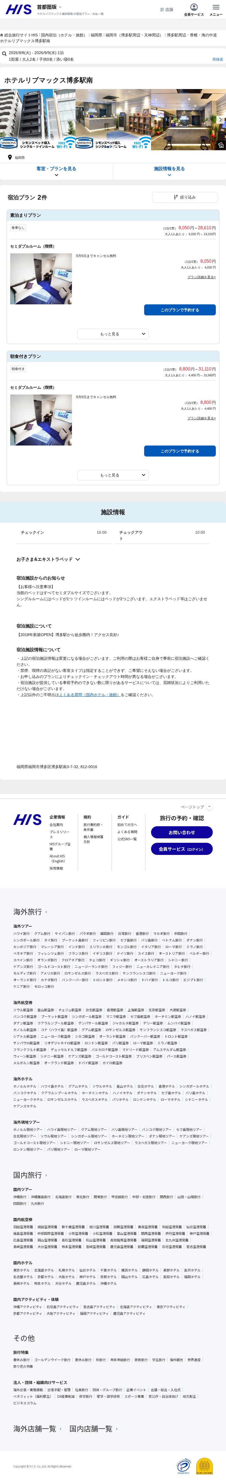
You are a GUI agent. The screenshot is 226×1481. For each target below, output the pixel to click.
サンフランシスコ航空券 (158, 1029)
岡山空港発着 (47, 1240)
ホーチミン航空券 (168, 1016)
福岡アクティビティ (94, 1313)
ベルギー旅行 (199, 953)
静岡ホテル (150, 1270)
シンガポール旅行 (26, 940)
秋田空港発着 (172, 1227)
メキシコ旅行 (127, 980)
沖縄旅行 (19, 1197)
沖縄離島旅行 (41, 1197)
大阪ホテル (66, 1277)
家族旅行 (141, 1359)
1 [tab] (108, 147)
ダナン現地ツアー (162, 1136)
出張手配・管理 (59, 1390)
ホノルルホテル (24, 1086)
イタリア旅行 (151, 947)
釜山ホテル (125, 1086)
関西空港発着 (151, 1233)
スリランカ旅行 (100, 947)
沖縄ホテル (108, 1283)
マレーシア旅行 (52, 947)
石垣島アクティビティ (63, 1307)
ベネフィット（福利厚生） (33, 1396)
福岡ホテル (192, 1277)
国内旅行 (27, 1174)
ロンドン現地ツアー (28, 1149)
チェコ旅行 (97, 960)
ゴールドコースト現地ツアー (34, 1143)
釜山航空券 (45, 1010)
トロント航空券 (176, 1036)
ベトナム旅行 (172, 940)
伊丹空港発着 (175, 1233)
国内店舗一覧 (90, 1428)
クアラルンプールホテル (59, 1093)
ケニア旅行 (21, 986)
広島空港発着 (23, 1240)
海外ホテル (23, 1079)
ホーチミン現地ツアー (128, 1136)
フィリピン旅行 (104, 940)
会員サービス (194, 14)
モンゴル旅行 (127, 947)
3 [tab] (118, 147)
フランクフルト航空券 (29, 1049)
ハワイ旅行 (21, 933)
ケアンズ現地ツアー (194, 1136)
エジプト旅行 (193, 980)
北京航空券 (157, 1010)
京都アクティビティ (27, 1313)
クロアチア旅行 (73, 960)
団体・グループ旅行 (107, 1390)
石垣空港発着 (172, 1246)
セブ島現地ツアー (189, 1129)
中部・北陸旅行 (143, 1197)
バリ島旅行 (149, 940)
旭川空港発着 (99, 1227)
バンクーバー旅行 (75, 980)
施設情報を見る (169, 168)
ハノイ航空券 (195, 1016)
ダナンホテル (147, 1093)
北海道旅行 (63, 1197)
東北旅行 (82, 1197)
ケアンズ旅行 (23, 966)
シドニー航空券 (52, 1056)
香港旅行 (142, 933)
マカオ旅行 (161, 933)
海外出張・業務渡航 (28, 1390)
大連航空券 (178, 1010)
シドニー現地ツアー (75, 1143)
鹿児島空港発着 (121, 1246)
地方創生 (189, 1396)
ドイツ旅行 (125, 953)
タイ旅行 (50, 940)
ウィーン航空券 (24, 1056)
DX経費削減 (66, 1396)
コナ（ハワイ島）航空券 (59, 1029)
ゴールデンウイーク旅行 (52, 1359)
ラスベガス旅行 (106, 973)
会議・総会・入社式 (166, 1390)
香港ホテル (166, 1086)
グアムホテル (78, 1086)
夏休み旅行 (83, 1359)
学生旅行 (158, 1359)
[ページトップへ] (209, 806)
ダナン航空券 (23, 1023)
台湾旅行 (124, 933)
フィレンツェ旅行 (50, 953)
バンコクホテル (25, 1093)
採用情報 (56, 868)
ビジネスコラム (24, 1403)
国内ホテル (23, 1262)
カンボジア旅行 (24, 947)
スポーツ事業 (134, 1396)
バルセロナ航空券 (105, 1049)
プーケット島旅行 (75, 940)
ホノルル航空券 (24, 1029)
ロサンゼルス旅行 (77, 973)
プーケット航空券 (54, 1016)
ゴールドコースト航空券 (114, 1056)
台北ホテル (146, 1086)
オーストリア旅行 (172, 953)
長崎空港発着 (23, 1246)
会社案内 (56, 824)
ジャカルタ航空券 (125, 1023)
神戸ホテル (87, 1277)
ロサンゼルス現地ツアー (112, 1143)
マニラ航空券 (116, 1016)
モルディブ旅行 (24, 973)
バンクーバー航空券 (145, 1036)
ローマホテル (171, 1099)
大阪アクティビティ (61, 1313)
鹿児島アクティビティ (129, 1313)
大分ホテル (63, 1283)
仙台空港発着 (196, 1227)
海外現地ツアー (26, 1122)
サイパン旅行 (65, 933)
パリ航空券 (120, 1043)
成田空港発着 (47, 1227)
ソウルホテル (102, 1086)
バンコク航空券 (25, 1016)
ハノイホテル (123, 1093)
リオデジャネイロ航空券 (62, 1043)
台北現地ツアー (24, 1136)
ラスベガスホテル (95, 1099)
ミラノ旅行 (194, 947)
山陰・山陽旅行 (189, 1197)
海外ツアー (22, 926)
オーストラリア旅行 (149, 960)
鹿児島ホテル (86, 1283)
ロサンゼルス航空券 (120, 1029)
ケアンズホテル (24, 1106)
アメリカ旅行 (50, 973)
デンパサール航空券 (93, 1023)
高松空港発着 (72, 1240)
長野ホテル (171, 1270)
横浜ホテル (129, 1270)
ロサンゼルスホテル (62, 1099)
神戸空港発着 (199, 1233)
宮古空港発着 (196, 1246)
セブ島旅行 (128, 940)
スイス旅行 (146, 953)
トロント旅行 (103, 980)
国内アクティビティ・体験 (36, 1299)
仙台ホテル (87, 1270)
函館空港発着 (123, 1227)
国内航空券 (23, 1219)
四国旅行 (19, 1203)
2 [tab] (113, 147)
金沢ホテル (192, 1270)
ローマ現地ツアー (87, 1149)
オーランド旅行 (24, 980)
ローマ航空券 (143, 1043)
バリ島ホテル (195, 1093)
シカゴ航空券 (85, 1036)
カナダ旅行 (49, 980)
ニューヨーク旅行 (173, 973)
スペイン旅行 (23, 960)
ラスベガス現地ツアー (150, 1143)
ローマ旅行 (173, 947)
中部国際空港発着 (50, 1233)
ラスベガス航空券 (194, 1029)
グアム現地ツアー (94, 1129)
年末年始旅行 (120, 1359)
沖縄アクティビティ (27, 1307)
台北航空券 (94, 1010)
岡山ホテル (129, 1277)
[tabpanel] (38, 119)
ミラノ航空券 (167, 1043)
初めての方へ (127, 824)
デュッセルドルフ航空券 (69, 1049)
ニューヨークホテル (28, 1099)
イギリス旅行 (102, 953)
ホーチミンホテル (95, 1093)
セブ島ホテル (171, 1093)
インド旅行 (76, 947)
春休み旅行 (21, 1359)
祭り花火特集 (23, 1366)
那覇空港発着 (148, 1246)
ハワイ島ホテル (52, 1086)
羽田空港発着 (23, 1227)
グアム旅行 (42, 933)
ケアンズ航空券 (79, 1056)
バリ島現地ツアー (124, 1129)
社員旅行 (81, 1390)
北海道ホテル (44, 1270)
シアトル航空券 (24, 1036)
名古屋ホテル (23, 1277)
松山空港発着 (96, 1240)
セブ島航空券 (140, 1016)
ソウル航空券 (23, 1010)
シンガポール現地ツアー (89, 1136)
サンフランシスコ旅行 (139, 973)
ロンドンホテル (144, 1099)
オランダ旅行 (47, 960)
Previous (5, 120)
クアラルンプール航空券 (55, 1023)
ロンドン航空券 (96, 1043)
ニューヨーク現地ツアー (189, 1143)
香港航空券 (115, 1010)
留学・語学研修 (108, 1396)
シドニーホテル (196, 1099)
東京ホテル (21, 1270)
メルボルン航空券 (26, 1063)
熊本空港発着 (72, 1246)
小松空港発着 (102, 1233)
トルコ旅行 (170, 980)
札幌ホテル (66, 1270)
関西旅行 (166, 1197)
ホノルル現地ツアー (28, 1129)
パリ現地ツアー (58, 1149)
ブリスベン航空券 (149, 1056)
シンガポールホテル (194, 1086)
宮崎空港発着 (96, 1246)
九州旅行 (37, 1203)
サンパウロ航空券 (26, 1043)
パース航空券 (176, 1056)
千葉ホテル (108, 1270)
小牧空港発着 (78, 1233)
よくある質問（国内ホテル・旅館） (90, 695)
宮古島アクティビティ (99, 1307)
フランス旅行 (78, 953)
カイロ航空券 (112, 1063)
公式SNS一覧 (127, 838)
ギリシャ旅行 (120, 960)
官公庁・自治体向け (163, 1396)
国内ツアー (22, 1189)
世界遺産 (194, 1359)
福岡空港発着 (151, 1240)
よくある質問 (127, 831)
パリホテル (120, 1099)
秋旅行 (101, 1359)
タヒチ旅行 (182, 966)
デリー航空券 (153, 1023)
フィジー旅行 (122, 966)
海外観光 (176, 1359)
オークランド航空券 (59, 1063)
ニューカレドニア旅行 (153, 966)
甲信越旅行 (119, 1197)
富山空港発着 (127, 1233)
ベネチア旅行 (23, 953)
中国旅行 (180, 933)
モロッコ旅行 (44, 986)
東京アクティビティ (171, 1307)
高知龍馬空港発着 (123, 1240)
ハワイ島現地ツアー (62, 1129)
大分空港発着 (47, 1246)
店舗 (169, 9)
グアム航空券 (91, 1029)
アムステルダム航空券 (169, 1049)
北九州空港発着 (177, 1240)
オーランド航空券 (112, 1036)
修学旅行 (85, 1396)
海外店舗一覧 (34, 1428)
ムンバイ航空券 (178, 1023)
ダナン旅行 (194, 940)
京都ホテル (45, 1277)
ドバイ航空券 (88, 1063)
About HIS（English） (58, 858)
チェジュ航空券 (69, 1010)
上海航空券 (136, 1010)
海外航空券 (23, 1002)
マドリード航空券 (135, 1049)
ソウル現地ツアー (54, 1136)
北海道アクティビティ (136, 1307)
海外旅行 (27, 911)
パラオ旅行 (87, 933)
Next (220, 120)
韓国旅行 (107, 933)
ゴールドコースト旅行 (53, 966)
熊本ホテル (42, 1283)
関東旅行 (100, 1197)
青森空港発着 (148, 1227)
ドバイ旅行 (149, 980)
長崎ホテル (21, 1283)
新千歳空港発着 (73, 1227)
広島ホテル (150, 1277)
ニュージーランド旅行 (91, 966)
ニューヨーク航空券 (56, 1036)
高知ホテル (171, 1277)
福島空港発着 (23, 1233)
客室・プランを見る (56, 168)
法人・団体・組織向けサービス (40, 1382)
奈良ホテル (108, 1277)
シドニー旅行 (178, 960)
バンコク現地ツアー (157, 1129)
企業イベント (136, 1390)
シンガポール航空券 (87, 1016)
